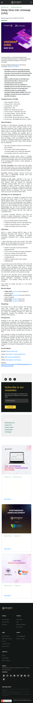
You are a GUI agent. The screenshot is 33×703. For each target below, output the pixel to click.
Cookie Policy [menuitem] (5, 646)
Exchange (8, 432)
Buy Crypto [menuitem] (19, 627)
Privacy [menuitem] (4, 641)
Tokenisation (9, 429)
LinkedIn (10, 379)
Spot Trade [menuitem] (19, 619)
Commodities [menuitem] (5, 622)
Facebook (5, 379)
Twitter (14, 379)
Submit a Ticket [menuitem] (20, 638)
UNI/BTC (16, 66)
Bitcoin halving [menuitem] (6, 660)
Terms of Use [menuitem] (5, 636)
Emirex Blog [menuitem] (5, 658)
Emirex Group (5, 18)
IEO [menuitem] (17, 622)
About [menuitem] (3, 655)
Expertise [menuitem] (4, 624)
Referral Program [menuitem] (21, 624)
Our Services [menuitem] (5, 619)
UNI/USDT (10, 66)
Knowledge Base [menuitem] (20, 636)
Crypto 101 (5, 7)
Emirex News (9, 427)
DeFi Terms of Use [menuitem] (7, 638)
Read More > (8, 499)
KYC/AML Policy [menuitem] (6, 644)
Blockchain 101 (16, 7)
